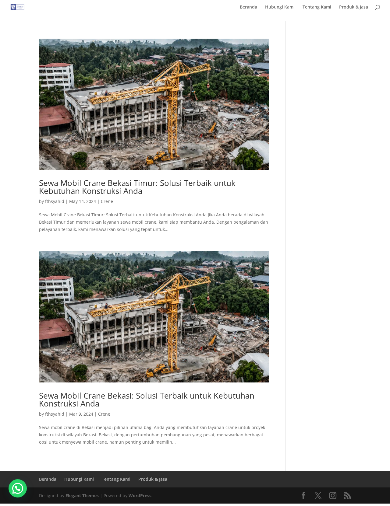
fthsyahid (54, 201)
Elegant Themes (82, 495)
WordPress (140, 495)
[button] (18, 488)
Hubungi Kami (280, 7)
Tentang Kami (317, 7)
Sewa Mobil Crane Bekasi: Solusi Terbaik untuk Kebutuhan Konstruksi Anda (146, 399)
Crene (107, 201)
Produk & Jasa (353, 7)
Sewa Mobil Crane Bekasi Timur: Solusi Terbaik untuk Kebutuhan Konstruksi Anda (137, 186)
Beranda (248, 7)
